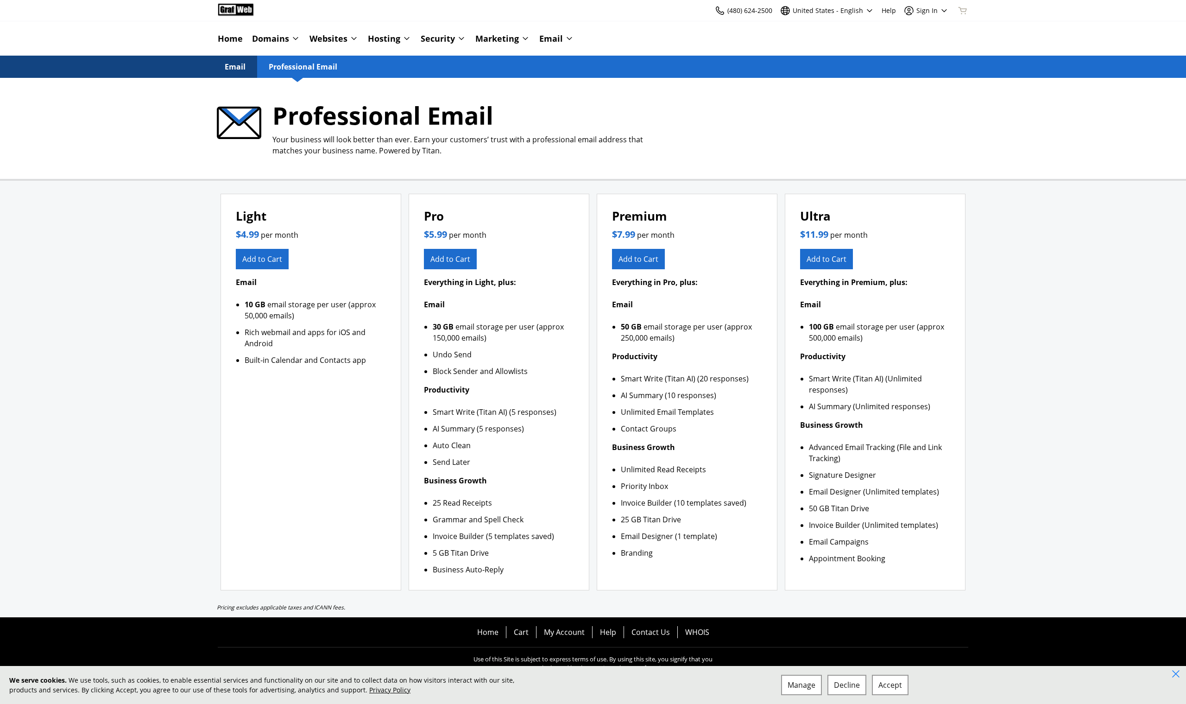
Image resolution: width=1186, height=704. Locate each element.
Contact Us (650, 632)
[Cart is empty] (963, 11)
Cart (521, 632)
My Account (564, 632)
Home (487, 632)
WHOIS (697, 632)
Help (608, 632)
